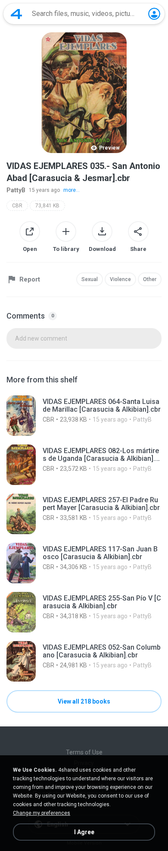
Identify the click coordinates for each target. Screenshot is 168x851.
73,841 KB (47, 206)
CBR (17, 206)
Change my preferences (41, 813)
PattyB (15, 190)
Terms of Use (84, 752)
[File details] (84, 415)
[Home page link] (16, 14)
